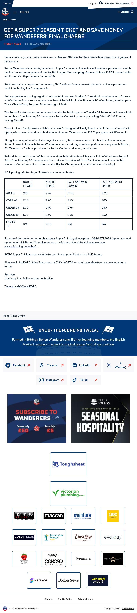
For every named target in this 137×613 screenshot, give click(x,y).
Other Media (128, 608)
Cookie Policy (65, 599)
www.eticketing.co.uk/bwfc (20, 246)
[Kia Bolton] (24, 537)
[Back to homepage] (5, 12)
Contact (48, 599)
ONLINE (18, 120)
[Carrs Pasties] (113, 516)
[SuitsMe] (39, 580)
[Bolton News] (68, 580)
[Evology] (113, 537)
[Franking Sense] (24, 516)
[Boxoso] (54, 559)
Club (5, 3)
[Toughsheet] (68, 464)
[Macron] (54, 516)
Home (13, 20)
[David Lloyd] (83, 537)
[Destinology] (83, 559)
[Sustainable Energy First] (54, 537)
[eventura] (83, 516)
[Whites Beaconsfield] (24, 558)
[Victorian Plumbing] (68, 493)
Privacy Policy (85, 599)
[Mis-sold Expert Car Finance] (98, 580)
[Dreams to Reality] (113, 558)
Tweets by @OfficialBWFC (20, 286)
